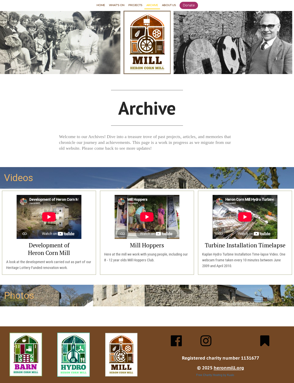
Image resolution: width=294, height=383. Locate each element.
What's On (116, 5)
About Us (169, 5)
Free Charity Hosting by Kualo (215, 375)
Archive (152, 5)
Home (101, 5)
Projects (135, 5)
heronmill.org (229, 368)
